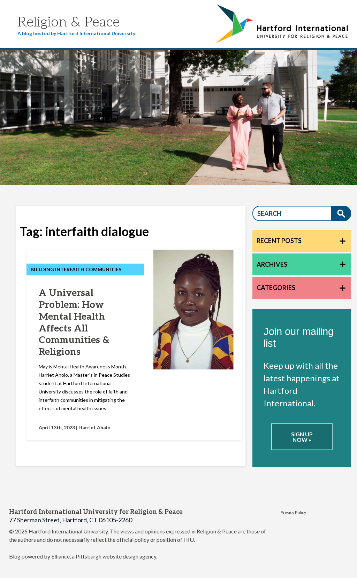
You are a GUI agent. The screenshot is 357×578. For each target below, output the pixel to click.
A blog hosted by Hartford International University (76, 33)
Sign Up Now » (302, 437)
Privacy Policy (293, 512)
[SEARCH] (341, 213)
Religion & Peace (68, 22)
